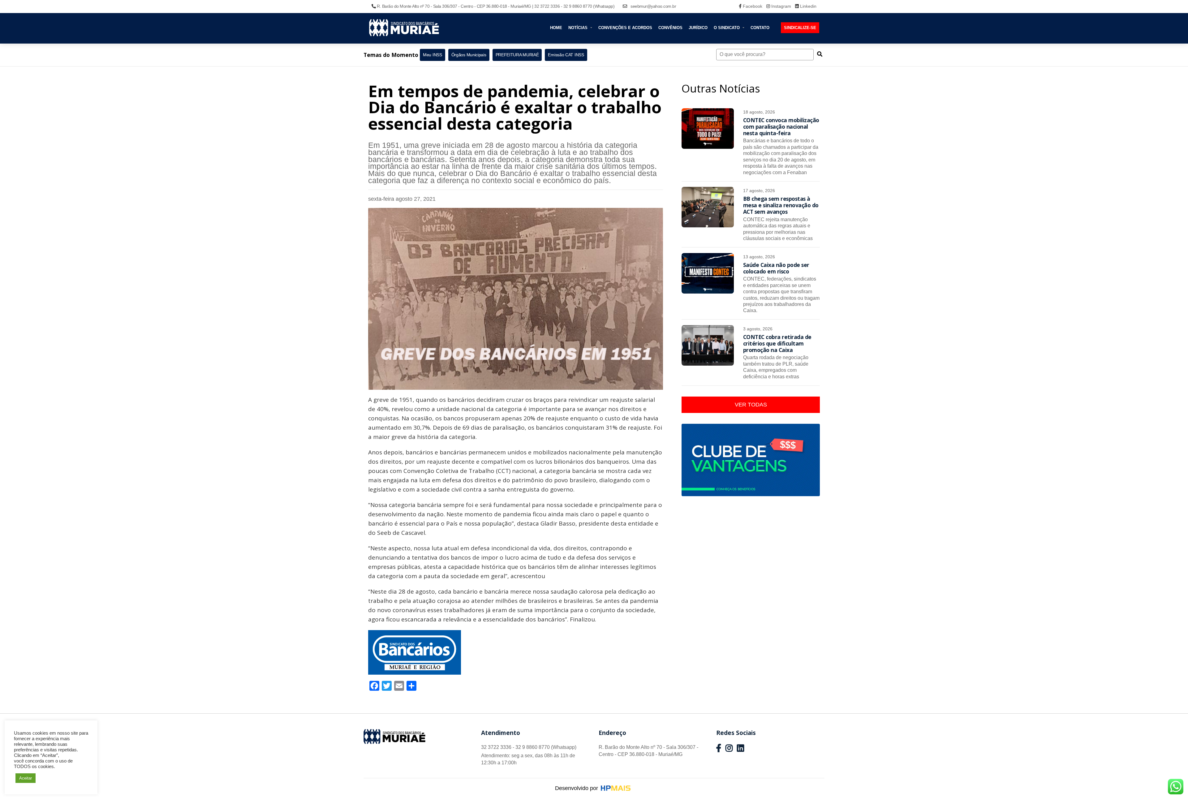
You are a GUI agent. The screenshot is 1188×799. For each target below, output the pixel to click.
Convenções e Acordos (625, 27)
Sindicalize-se (800, 27)
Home (556, 27)
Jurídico (698, 27)
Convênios (670, 27)
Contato (760, 27)
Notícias (578, 27)
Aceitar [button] (25, 778)
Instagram (781, 6)
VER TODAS (751, 405)
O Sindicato (727, 27)
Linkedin (807, 6)
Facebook (753, 6)
